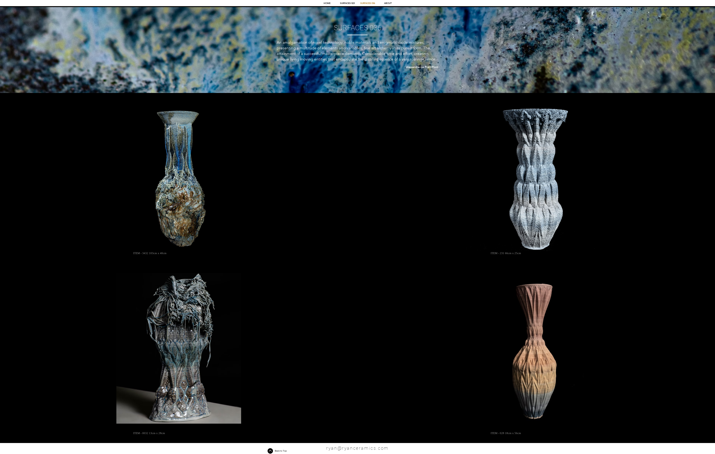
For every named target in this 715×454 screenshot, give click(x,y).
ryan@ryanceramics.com (357, 448)
